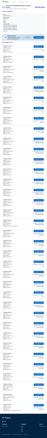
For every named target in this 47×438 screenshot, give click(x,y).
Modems (11, 8)
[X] (5, 421)
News (22, 427)
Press (22, 431)
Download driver (38, 46)
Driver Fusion (5, 426)
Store (40, 424)
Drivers (7, 8)
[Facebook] (3, 421)
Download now (39, 37)
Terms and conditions (17, 434)
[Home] (5, 1)
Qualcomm (16, 8)
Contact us (26, 434)
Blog (22, 429)
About (22, 426)
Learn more (27, 37)
